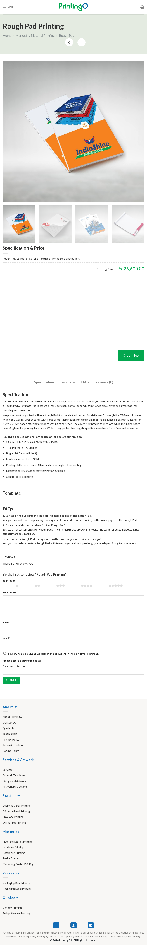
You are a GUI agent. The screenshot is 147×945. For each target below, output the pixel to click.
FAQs (85, 382)
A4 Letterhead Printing (16, 811)
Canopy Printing (12, 907)
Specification (44, 382)
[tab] (44, 382)
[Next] (137, 131)
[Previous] (10, 131)
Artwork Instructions (15, 786)
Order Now (131, 355)
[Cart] (142, 7)
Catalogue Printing (14, 852)
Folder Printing (11, 858)
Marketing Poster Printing (18, 864)
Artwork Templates (14, 775)
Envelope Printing (13, 816)
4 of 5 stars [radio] (73, 585)
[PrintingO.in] (74, 7)
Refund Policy (11, 750)
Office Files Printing (14, 822)
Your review (10, 592)
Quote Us (8, 728)
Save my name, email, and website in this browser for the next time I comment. (53, 653)
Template (67, 382)
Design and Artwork (14, 781)
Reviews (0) (104, 382)
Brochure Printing (13, 847)
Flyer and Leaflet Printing (17, 841)
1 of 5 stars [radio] (8, 585)
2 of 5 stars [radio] (27, 585)
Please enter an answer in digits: (22, 660)
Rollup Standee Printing (16, 913)
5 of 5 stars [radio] (101, 585)
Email (6, 638)
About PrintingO (12, 716)
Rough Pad (66, 35)
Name (7, 622)
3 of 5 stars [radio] (49, 585)
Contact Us (9, 722)
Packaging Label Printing (17, 888)
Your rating (10, 580)
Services (8, 769)
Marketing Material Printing (35, 35)
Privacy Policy (11, 739)
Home (7, 35)
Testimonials (10, 733)
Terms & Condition (13, 745)
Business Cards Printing (16, 805)
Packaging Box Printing (16, 883)
